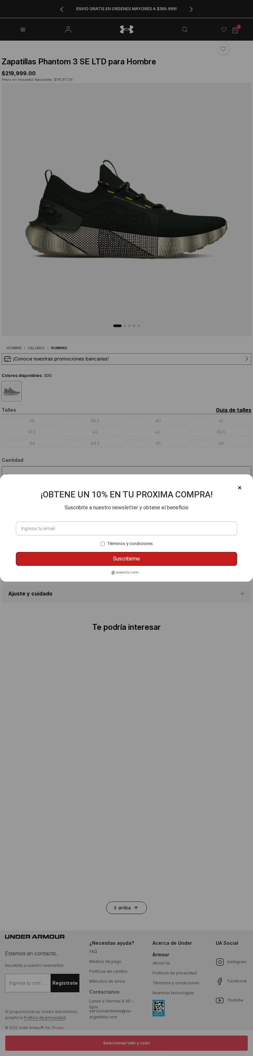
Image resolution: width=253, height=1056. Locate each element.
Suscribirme (126, 559)
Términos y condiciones (130, 543)
